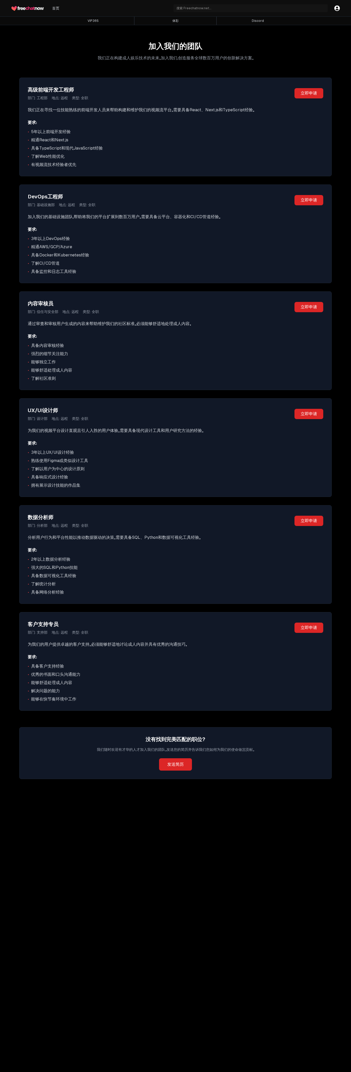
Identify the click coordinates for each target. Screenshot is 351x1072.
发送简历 (175, 764)
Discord (258, 21)
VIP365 (93, 21)
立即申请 (309, 93)
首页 (55, 8)
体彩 (175, 21)
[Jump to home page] (27, 8)
